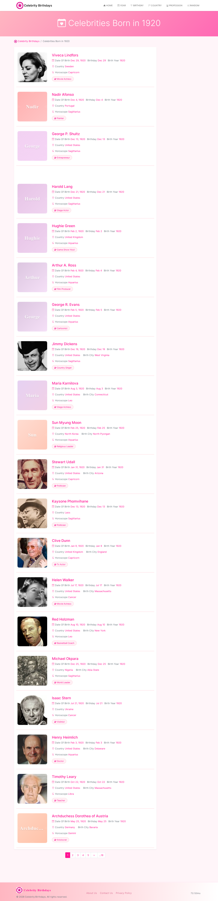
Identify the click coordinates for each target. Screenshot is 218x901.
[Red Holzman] (32, 631)
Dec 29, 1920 (78, 60)
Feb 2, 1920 (77, 231)
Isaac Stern (61, 698)
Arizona (99, 473)
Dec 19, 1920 (78, 349)
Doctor (60, 761)
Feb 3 (99, 742)
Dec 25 (102, 663)
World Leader (63, 682)
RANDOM (194, 5)
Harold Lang (62, 186)
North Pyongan (101, 433)
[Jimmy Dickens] (32, 356)
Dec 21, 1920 (78, 191)
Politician (61, 485)
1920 (122, 60)
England (102, 551)
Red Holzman (63, 619)
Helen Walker (63, 580)
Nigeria (69, 669)
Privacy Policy (124, 892)
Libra (71, 793)
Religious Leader (64, 446)
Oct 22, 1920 (78, 781)
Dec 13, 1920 (78, 139)
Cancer (72, 597)
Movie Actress (63, 79)
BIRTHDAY (138, 5)
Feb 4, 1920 (77, 270)
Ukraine (69, 709)
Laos (67, 512)
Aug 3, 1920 (77, 388)
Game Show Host (65, 249)
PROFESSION (175, 5)
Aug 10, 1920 (78, 624)
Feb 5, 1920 (77, 309)
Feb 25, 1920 (78, 427)
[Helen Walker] (32, 592)
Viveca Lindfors (65, 55)
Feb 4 (99, 270)
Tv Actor (60, 564)
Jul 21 (99, 703)
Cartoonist (61, 328)
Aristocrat (61, 839)
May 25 (102, 821)
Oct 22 (101, 781)
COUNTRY (156, 5)
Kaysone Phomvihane (70, 501)
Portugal (69, 105)
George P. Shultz (66, 134)
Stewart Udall (63, 462)
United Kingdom (74, 237)
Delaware (100, 748)
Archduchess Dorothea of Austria (80, 816)
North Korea (71, 433)
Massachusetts (103, 591)
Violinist (60, 721)
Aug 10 (101, 624)
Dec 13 (101, 139)
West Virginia (102, 355)
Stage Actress (63, 407)
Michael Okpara (65, 658)
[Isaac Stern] (32, 710)
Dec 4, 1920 (77, 99)
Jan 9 (99, 545)
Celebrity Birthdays (38, 5)
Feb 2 (99, 231)
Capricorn (73, 72)
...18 (101, 855)
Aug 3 (99, 388)
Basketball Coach (65, 643)
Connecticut (101, 394)
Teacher (60, 800)
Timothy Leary (64, 777)
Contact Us (106, 892)
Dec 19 (101, 349)
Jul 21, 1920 (77, 703)
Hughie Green (63, 226)
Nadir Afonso (63, 94)
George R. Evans (66, 304)
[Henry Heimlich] (32, 749)
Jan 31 (100, 467)
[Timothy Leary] (32, 789)
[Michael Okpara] (32, 671)
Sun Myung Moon (66, 422)
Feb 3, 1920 (77, 742)
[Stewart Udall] (32, 474)
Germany (70, 827)
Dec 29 (102, 60)
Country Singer (64, 367)
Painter (60, 118)
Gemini (72, 833)
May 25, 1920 (78, 821)
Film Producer (63, 289)
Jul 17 (99, 585)
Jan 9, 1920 (77, 545)
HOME (109, 5)
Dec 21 (101, 191)
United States (72, 145)
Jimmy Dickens (64, 344)
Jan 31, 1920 (78, 467)
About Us (91, 892)
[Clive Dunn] (32, 553)
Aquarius (73, 243)
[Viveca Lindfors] (32, 67)
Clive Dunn (61, 540)
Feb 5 (99, 309)
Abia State (93, 669)
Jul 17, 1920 (77, 585)
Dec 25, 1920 (78, 663)
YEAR (123, 5)
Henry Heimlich (65, 737)
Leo (70, 400)
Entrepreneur (63, 157)
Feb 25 (101, 427)
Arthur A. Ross (64, 265)
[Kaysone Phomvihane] (32, 513)
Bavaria (93, 827)
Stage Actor (62, 210)
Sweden (69, 66)
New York (100, 630)
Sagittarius (74, 111)
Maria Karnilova (65, 383)
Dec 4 (99, 99)
